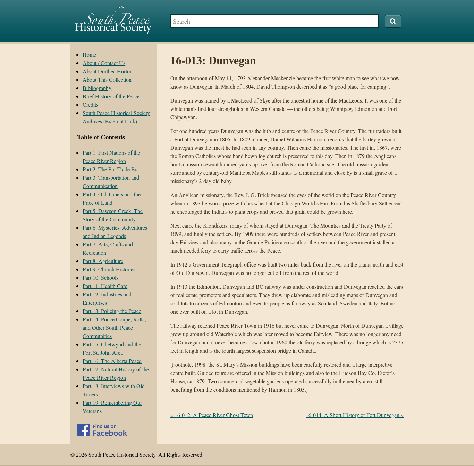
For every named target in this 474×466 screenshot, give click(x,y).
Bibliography (97, 87)
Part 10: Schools (100, 277)
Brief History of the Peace (111, 96)
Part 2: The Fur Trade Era (111, 169)
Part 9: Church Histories (109, 269)
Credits (90, 104)
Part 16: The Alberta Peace (112, 361)
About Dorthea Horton (108, 71)
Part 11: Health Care (105, 285)
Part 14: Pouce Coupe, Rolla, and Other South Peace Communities (114, 328)
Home (89, 54)
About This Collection (107, 79)
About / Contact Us (104, 62)
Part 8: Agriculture (103, 260)
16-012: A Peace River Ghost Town (211, 414)
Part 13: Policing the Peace (112, 310)
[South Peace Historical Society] (113, 30)
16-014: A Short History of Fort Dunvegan (355, 414)
